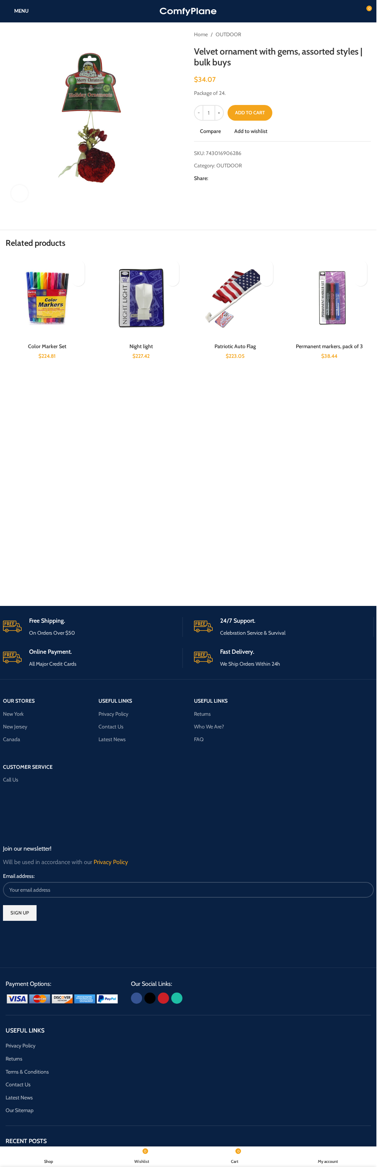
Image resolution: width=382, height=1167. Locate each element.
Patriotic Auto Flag (235, 346)
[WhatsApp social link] (239, 178)
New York (13, 714)
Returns (202, 714)
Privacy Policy (113, 714)
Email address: (19, 876)
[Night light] (141, 297)
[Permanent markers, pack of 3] (329, 297)
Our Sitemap (20, 1110)
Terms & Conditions (27, 1071)
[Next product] (366, 34)
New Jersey (15, 726)
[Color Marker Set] (47, 297)
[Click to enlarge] (19, 193)
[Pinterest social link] (230, 178)
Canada (11, 739)
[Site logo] (188, 10)
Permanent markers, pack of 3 (329, 346)
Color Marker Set (47, 346)
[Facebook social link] (212, 178)
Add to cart (250, 112)
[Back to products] (357, 34)
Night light (141, 346)
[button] (78, 279)
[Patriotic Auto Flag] (235, 297)
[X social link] (221, 178)
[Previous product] (348, 34)
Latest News (112, 739)
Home (201, 34)
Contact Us (110, 726)
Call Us (10, 779)
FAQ (199, 739)
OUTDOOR (228, 34)
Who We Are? (209, 726)
